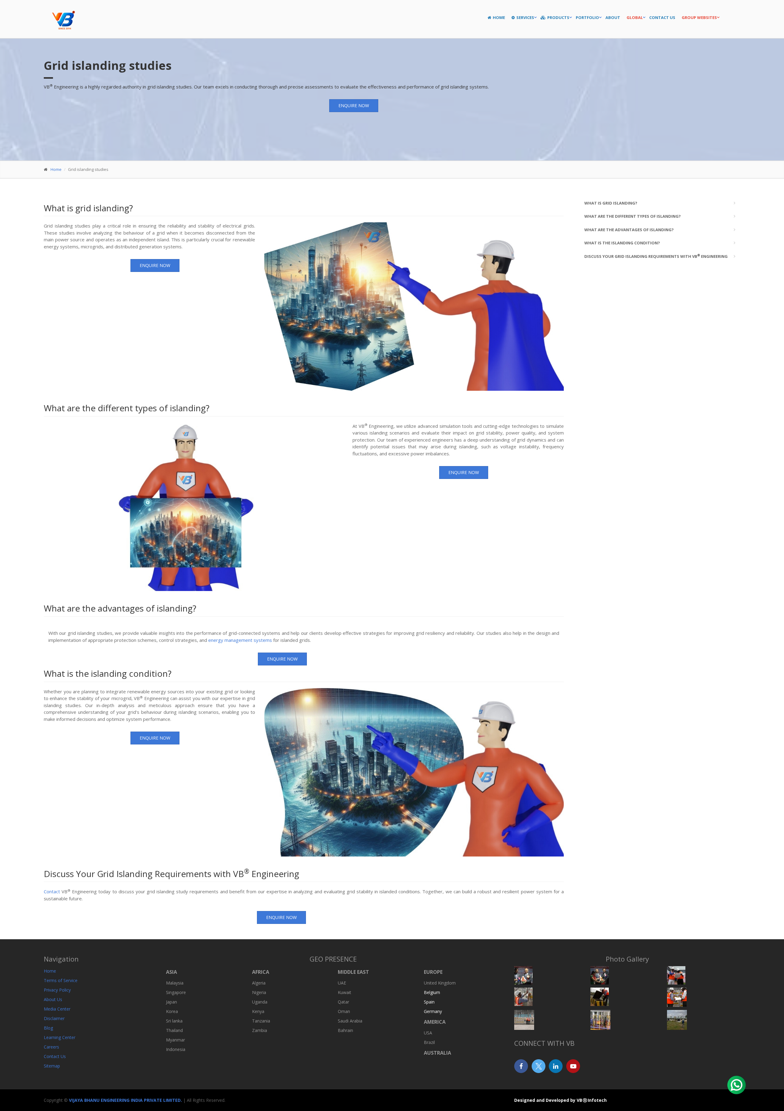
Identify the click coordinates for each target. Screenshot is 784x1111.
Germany (433, 1011)
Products (558, 17)
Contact (52, 891)
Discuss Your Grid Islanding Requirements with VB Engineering (656, 256)
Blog (48, 1028)
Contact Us (662, 17)
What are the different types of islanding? (632, 216)
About (612, 17)
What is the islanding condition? (622, 243)
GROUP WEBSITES (699, 17)
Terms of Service (60, 980)
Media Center (57, 1009)
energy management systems (240, 640)
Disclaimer (54, 1018)
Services (525, 17)
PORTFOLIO (587, 17)
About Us (53, 999)
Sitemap (52, 1066)
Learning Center (59, 1037)
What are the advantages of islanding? (629, 229)
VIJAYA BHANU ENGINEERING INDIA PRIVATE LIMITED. (126, 1100)
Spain (429, 1002)
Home (499, 17)
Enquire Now (353, 105)
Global (635, 17)
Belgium (432, 992)
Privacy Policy (57, 990)
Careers (51, 1047)
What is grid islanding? (610, 203)
